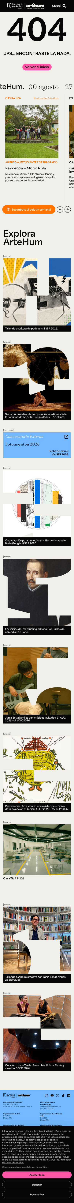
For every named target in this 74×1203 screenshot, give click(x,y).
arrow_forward (67, 209)
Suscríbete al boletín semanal (31, 209)
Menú (56, 6)
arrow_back (59, 209)
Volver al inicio (37, 67)
